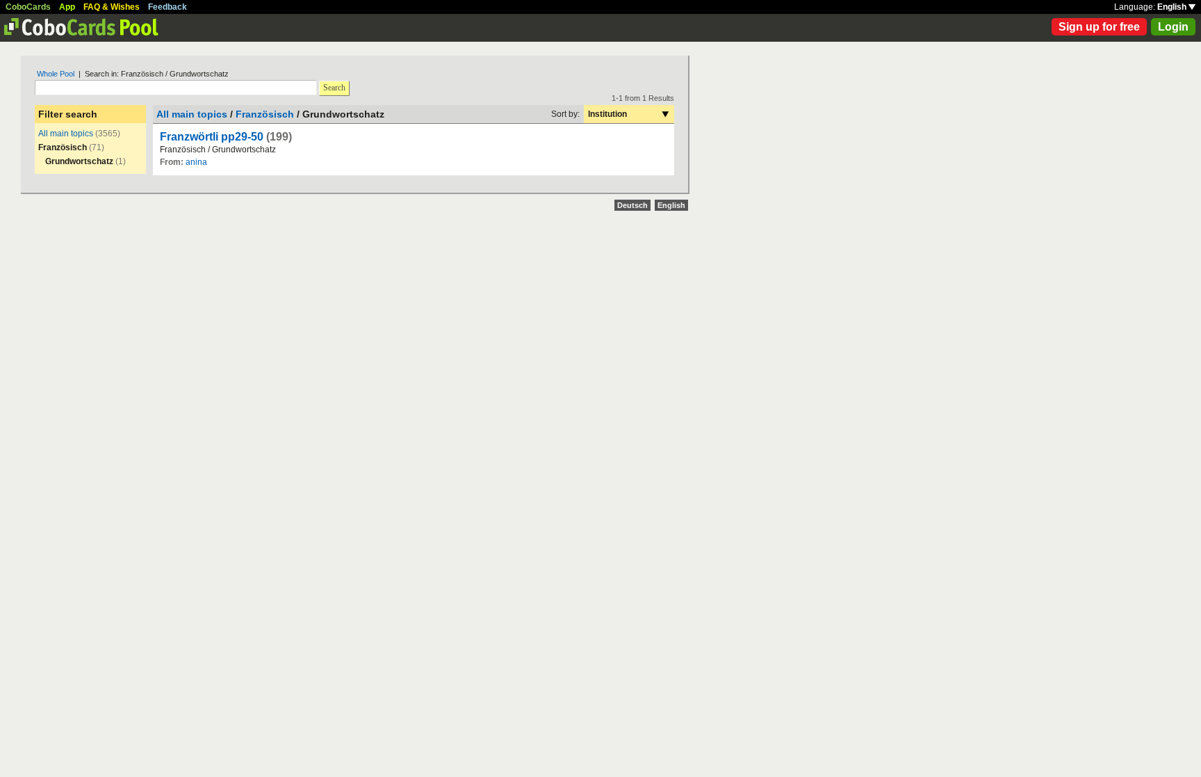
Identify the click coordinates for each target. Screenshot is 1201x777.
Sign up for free (1099, 27)
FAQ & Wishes (111, 7)
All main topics (65, 133)
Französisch (265, 114)
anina (196, 162)
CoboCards (28, 7)
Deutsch (632, 205)
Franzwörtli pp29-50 (211, 137)
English (1172, 7)
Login (1173, 27)
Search (334, 88)
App (67, 7)
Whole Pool (55, 74)
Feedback (167, 7)
